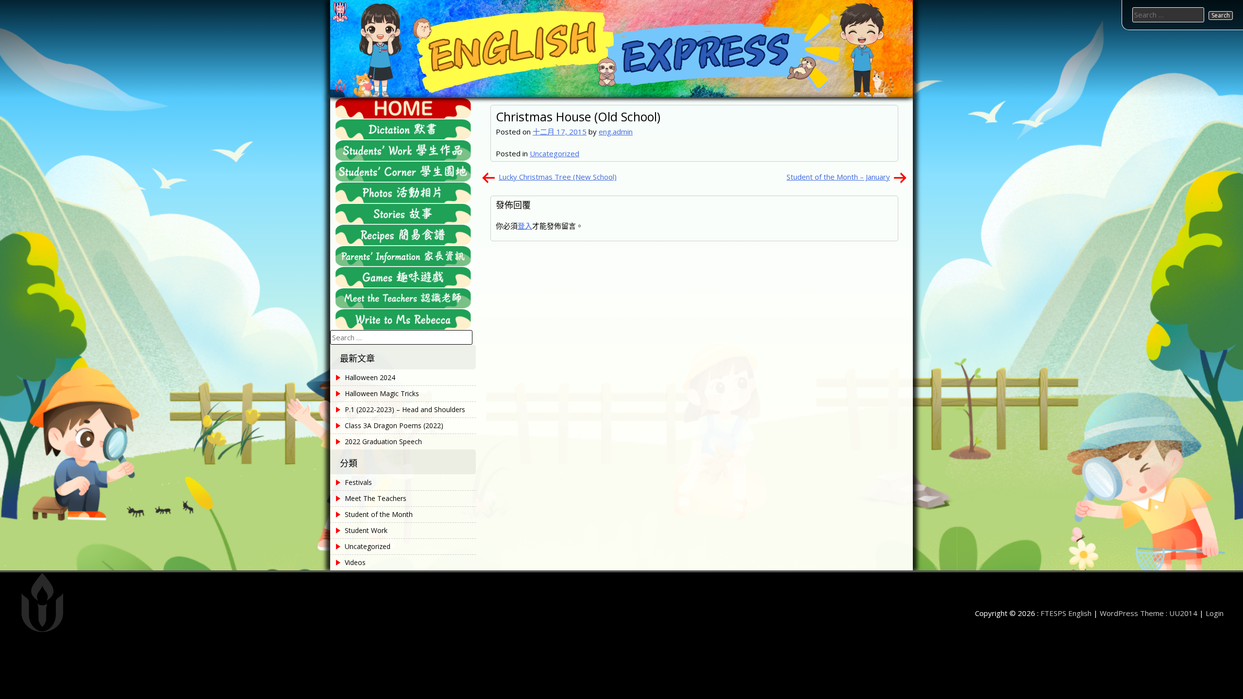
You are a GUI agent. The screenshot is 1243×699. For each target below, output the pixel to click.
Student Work (366, 530)
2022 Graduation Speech (383, 441)
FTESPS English (1066, 613)
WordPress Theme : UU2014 (1148, 613)
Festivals (358, 482)
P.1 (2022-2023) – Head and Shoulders (405, 409)
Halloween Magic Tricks (382, 393)
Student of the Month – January (838, 177)
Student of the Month (379, 514)
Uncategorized (554, 153)
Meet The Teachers (375, 498)
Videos (355, 562)
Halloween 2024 (370, 377)
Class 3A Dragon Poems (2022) (394, 425)
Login (1215, 613)
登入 (525, 226)
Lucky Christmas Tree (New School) (558, 177)
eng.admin (616, 131)
